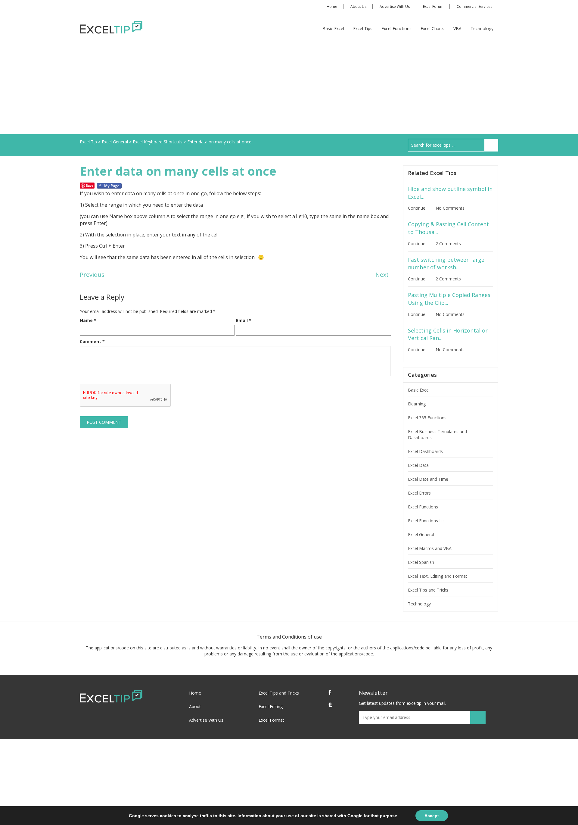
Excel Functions (396, 28)
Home (332, 6)
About (195, 706)
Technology (482, 28)
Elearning (417, 404)
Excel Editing (271, 706)
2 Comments (449, 243)
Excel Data (418, 465)
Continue (417, 208)
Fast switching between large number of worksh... (446, 263)
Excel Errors (419, 493)
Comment (92, 341)
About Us (358, 6)
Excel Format (271, 720)
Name (88, 320)
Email (243, 320)
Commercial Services (474, 6)
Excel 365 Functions (427, 417)
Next (382, 274)
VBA (457, 28)
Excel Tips (362, 28)
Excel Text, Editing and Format (437, 576)
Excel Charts (432, 28)
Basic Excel (333, 28)
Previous (92, 274)
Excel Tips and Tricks (428, 590)
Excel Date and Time (428, 479)
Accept (431, 815)
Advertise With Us (395, 6)
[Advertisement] (289, 89)
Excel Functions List (427, 520)
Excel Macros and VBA (430, 548)
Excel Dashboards (425, 451)
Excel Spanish (421, 562)
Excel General (421, 534)
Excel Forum (433, 6)
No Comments (451, 208)
